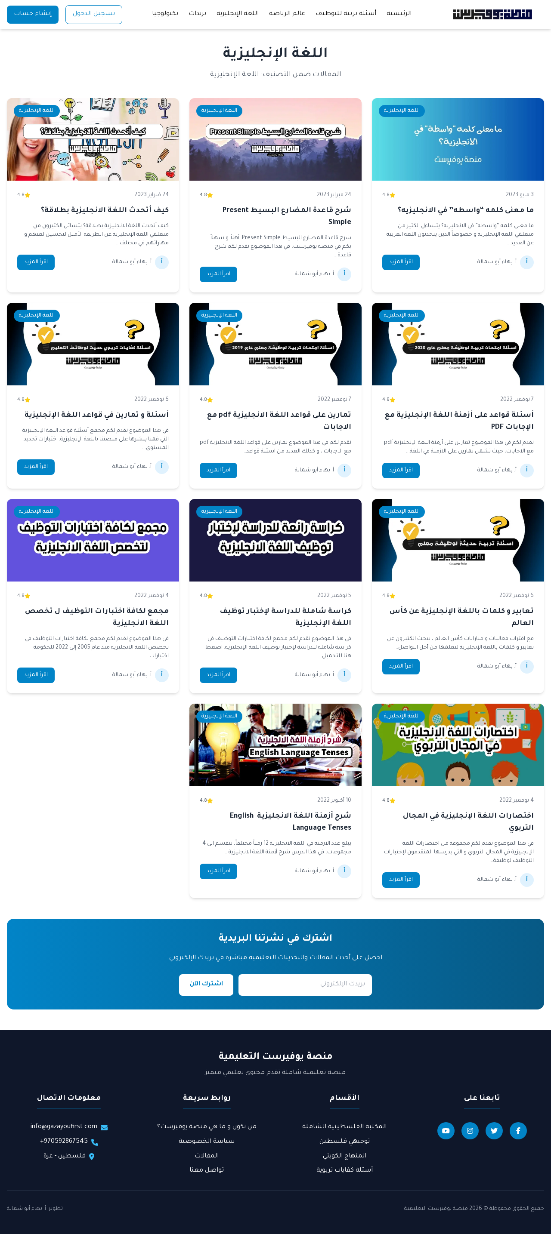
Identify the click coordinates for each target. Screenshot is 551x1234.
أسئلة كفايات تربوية (344, 1170)
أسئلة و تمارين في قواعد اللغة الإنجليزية (97, 415)
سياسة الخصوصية (207, 1142)
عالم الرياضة (287, 14)
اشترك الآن (206, 984)
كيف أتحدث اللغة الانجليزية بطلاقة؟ (105, 211)
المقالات (207, 1156)
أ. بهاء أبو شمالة (26, 1209)
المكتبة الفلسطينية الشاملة (344, 1127)
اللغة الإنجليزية (238, 14)
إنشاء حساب (33, 14)
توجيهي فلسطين (344, 1142)
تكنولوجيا (165, 14)
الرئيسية (399, 14)
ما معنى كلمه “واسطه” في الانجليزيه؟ (466, 211)
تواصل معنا (206, 1170)
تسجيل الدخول (94, 14)
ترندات (197, 14)
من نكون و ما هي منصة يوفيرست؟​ (207, 1127)
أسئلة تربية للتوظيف (346, 14)
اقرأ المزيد (401, 262)
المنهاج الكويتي (344, 1156)
